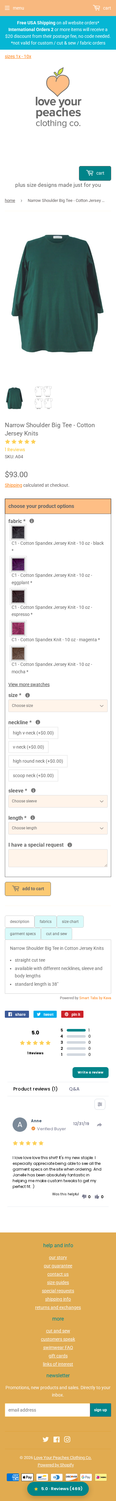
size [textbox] (25, 694)
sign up (100, 1410)
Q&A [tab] (74, 1089)
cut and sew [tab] (56, 934)
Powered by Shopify (56, 1465)
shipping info (58, 1299)
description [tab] (19, 921)
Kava (107, 998)
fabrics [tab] (46, 921)
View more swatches (29, 684)
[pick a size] (27, 695)
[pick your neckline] (37, 722)
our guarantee (58, 1265)
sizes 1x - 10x (18, 56)
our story (58, 1257)
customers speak (58, 1339)
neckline (37, 722)
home (10, 200)
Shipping (13, 485)
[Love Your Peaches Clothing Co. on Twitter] (46, 1440)
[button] (86, 1197)
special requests (58, 1290)
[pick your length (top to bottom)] (32, 817)
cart (99, 173)
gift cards (58, 1355)
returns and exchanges (58, 1307)
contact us (58, 1274)
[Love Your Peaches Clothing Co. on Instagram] (67, 1440)
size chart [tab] (70, 921)
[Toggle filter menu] (99, 1104)
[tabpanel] (58, 967)
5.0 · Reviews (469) (61, 1489)
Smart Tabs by (91, 998)
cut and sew (58, 1330)
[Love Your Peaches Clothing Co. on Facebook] (56, 1440)
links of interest (58, 1364)
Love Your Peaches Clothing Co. (63, 1457)
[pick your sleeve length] (33, 790)
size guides (58, 1282)
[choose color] (31, 520)
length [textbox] (46, 817)
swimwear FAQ (58, 1347)
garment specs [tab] (23, 934)
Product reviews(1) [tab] (35, 1089)
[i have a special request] (69, 844)
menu (18, 8)
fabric (29, 520)
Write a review (90, 1072)
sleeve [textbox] (39, 790)
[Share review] (99, 1125)
